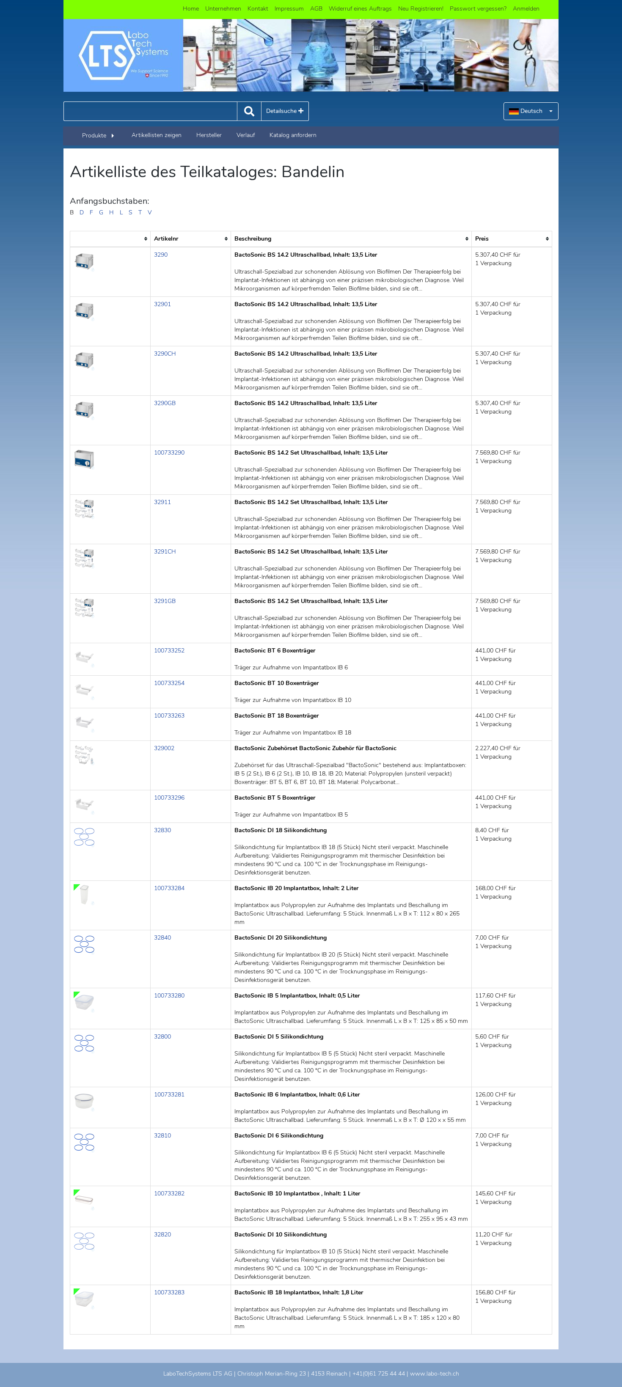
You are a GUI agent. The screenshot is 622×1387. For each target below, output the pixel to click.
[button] (531, 111)
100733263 (169, 716)
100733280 (169, 996)
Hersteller (209, 135)
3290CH (165, 354)
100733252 (169, 651)
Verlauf (246, 135)
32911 (162, 502)
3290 (161, 255)
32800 (162, 1037)
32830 (162, 830)
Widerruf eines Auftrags (360, 9)
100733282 (169, 1194)
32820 (162, 1235)
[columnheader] (110, 239)
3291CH (165, 552)
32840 (162, 938)
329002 (164, 748)
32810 (162, 1136)
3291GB (165, 601)
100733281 (169, 1095)
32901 (162, 304)
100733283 (169, 1292)
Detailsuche (282, 111)
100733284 (169, 888)
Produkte (94, 136)
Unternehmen (223, 9)
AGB (316, 9)
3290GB (165, 403)
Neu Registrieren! (420, 9)
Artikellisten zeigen (157, 135)
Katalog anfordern (293, 135)
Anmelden (526, 9)
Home (191, 9)
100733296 (169, 798)
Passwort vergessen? (478, 9)
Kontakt (258, 9)
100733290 (169, 453)
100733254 (169, 683)
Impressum (289, 9)
